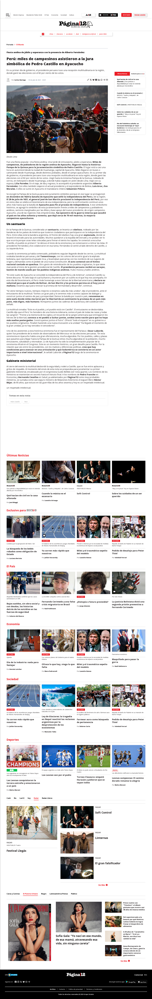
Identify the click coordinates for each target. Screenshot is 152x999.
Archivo (53, 989)
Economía (54, 15)
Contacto (62, 989)
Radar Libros (47, 798)
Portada (10, 44)
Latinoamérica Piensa (59, 894)
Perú (25, 402)
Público (74, 894)
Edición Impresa (18, 15)
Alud (77, 34)
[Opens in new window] (130, 981)
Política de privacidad (76, 989)
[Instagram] (18, 982)
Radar (36, 798)
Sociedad (64, 15)
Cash (9, 798)
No (15, 798)
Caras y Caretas (13, 894)
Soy (29, 798)
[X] (21, 982)
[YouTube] (26, 982)
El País (47, 15)
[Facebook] (16, 982)
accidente (69, 34)
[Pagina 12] (76, 24)
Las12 (22, 798)
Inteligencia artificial (89, 34)
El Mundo (20, 44)
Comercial (138, 975)
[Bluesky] (24, 982)
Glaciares (60, 34)
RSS (145, 975)
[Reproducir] (100, 15)
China (51, 34)
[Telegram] (29, 982)
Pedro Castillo (15, 402)
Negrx (43, 894)
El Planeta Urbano (30, 894)
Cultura (71, 15)
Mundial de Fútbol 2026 (34, 15)
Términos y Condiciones (94, 989)
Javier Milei (103, 34)
